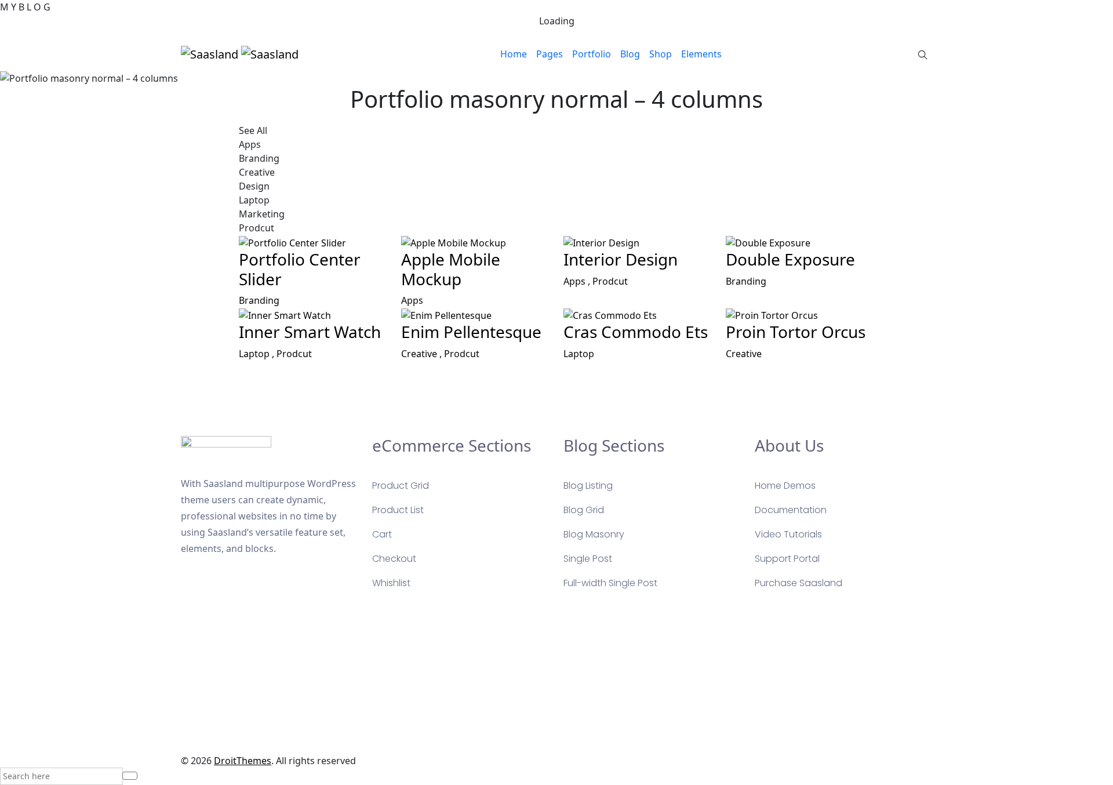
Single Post (587, 558)
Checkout (394, 558)
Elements (701, 54)
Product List (398, 510)
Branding (259, 300)
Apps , (577, 281)
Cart (382, 534)
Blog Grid (583, 510)
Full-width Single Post (610, 583)
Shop (660, 54)
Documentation (791, 510)
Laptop (578, 353)
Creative (744, 353)
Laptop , (258, 353)
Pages (549, 54)
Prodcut (610, 281)
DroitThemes (242, 760)
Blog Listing (588, 485)
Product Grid (400, 485)
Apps (412, 300)
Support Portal (787, 558)
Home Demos (785, 485)
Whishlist (391, 583)
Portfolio (591, 54)
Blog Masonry (593, 534)
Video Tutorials (788, 534)
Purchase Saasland (798, 583)
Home (513, 54)
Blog (630, 54)
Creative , (422, 353)
